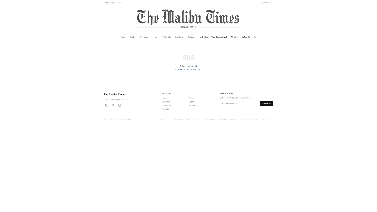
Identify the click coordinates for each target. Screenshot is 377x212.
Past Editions (246, 119)
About (162, 119)
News (123, 37)
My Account (234, 119)
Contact (170, 119)
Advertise (204, 37)
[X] (112, 105)
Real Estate (179, 37)
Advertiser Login (210, 119)
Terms (262, 119)
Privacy (270, 119)
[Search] (255, 37)
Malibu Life (166, 37)
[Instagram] (119, 105)
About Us (235, 37)
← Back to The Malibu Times (188, 69)
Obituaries (144, 37)
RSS (256, 119)
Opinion (133, 37)
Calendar (191, 37)
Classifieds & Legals (219, 37)
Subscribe (246, 37)
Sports (155, 37)
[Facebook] (106, 105)
